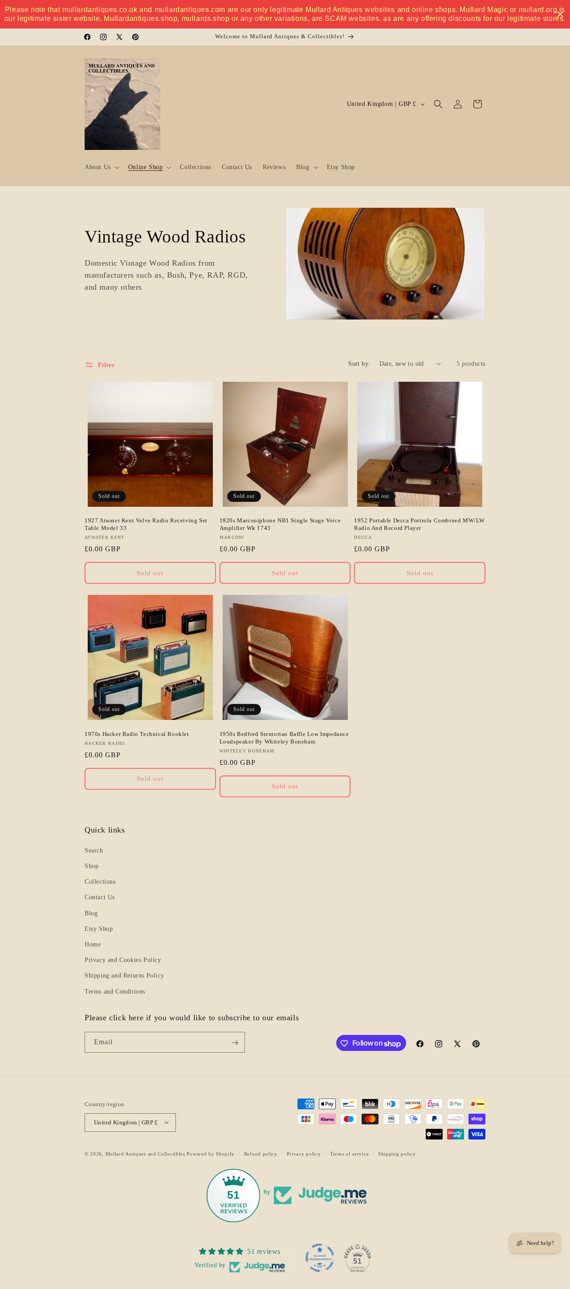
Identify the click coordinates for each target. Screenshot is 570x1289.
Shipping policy (397, 1153)
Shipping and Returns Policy (124, 976)
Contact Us (100, 897)
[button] (101, 167)
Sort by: (359, 363)
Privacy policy (304, 1153)
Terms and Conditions (115, 991)
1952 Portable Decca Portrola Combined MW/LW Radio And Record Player (419, 524)
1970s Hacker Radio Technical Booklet (137, 734)
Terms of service (349, 1153)
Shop (91, 866)
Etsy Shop (99, 928)
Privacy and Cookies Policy (123, 960)
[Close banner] (560, 14)
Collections (100, 882)
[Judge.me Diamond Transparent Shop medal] (319, 1258)
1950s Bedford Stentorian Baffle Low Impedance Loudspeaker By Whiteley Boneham (284, 738)
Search (94, 850)
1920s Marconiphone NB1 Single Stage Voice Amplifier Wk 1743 (280, 524)
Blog (91, 913)
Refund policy (260, 1153)
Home (93, 944)
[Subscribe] (234, 1042)
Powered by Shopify (211, 1153)
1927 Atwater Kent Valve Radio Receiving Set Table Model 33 (146, 524)
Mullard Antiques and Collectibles (145, 1153)
